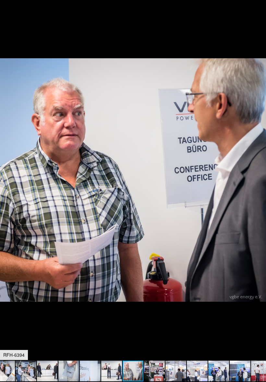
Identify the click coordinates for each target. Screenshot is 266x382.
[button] (260, 17)
